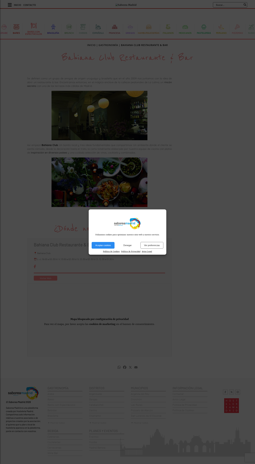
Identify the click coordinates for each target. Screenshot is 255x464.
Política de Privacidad (130, 251)
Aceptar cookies (103, 245)
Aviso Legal (147, 251)
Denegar (127, 245)
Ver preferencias (152, 245)
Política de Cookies (111, 251)
